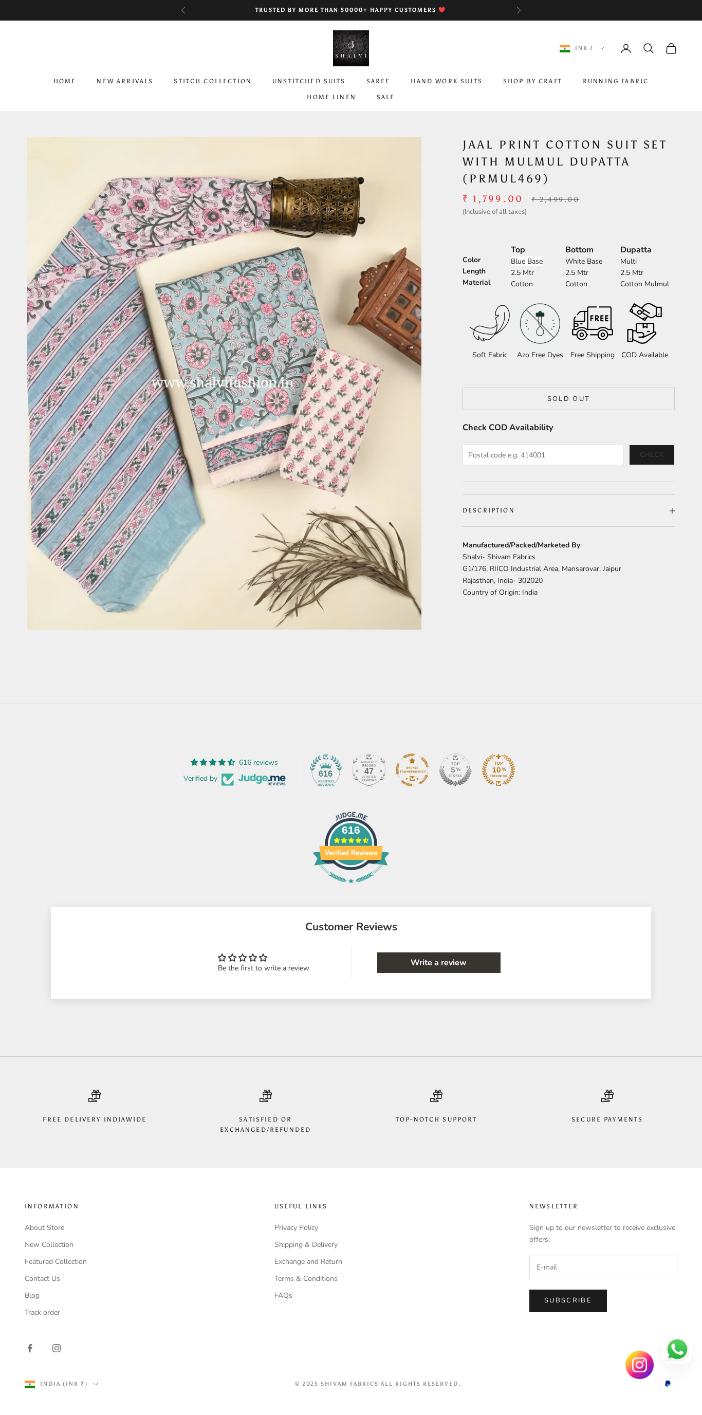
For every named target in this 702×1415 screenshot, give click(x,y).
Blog (32, 1295)
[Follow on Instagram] (56, 1348)
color (472, 260)
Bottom (579, 249)
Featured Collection (56, 1261)
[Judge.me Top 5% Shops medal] (455, 770)
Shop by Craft (532, 81)
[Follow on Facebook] (30, 1348)
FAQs (283, 1295)
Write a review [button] (439, 962)
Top (518, 249)
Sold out (568, 398)
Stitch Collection (213, 81)
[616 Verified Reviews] (351, 889)
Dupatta (636, 249)
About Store (44, 1228)
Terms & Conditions (306, 1278)
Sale (386, 97)
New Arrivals (125, 81)
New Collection (49, 1244)
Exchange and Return (308, 1261)
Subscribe (568, 1300)
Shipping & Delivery (306, 1244)
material (476, 282)
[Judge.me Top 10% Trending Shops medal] (498, 770)
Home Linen (331, 97)
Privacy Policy (296, 1228)
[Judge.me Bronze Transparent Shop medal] (412, 770)
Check (652, 455)
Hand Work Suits (446, 81)
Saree (378, 81)
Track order (42, 1312)
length (474, 271)
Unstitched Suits (309, 81)
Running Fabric (616, 81)
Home (65, 81)
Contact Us (42, 1278)
